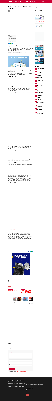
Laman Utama (15, 1)
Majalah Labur (10, 1)
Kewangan (27, 1)
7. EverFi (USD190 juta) (10, 40)
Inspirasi (30, 1)
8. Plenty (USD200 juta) (10, 41)
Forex (32, 1)
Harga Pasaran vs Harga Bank (12, 290)
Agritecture (13, 229)
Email (10, 361)
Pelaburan (23, 1)
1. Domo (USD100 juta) (10, 36)
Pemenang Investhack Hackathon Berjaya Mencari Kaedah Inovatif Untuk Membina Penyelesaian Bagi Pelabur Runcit (27, 292)
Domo (12, 67)
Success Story (14, 249)
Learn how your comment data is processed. (21, 371)
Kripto (34, 1)
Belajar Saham (19, 1)
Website (10, 364)
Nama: (8, 280)
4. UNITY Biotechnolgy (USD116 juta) (12, 38)
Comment (10, 352)
